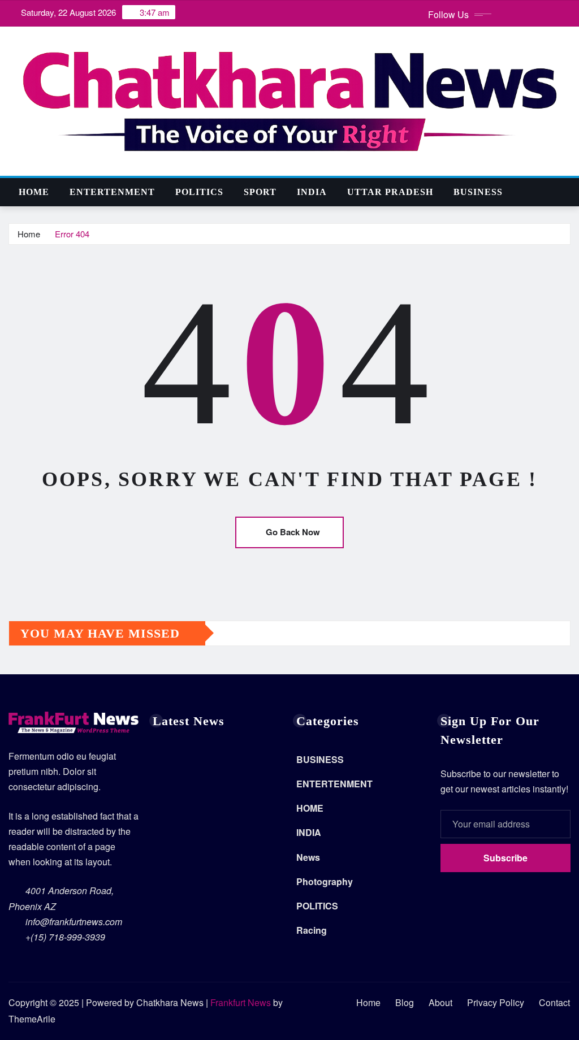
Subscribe (505, 857)
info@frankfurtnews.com (73, 921)
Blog (404, 1002)
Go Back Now (293, 532)
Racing (311, 930)
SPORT (260, 192)
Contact (554, 1002)
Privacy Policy (495, 1002)
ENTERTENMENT (112, 192)
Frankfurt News (240, 1002)
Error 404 (72, 234)
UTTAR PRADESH (390, 192)
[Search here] (567, 191)
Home (34, 192)
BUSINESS (478, 192)
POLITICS (199, 192)
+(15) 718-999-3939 (65, 936)
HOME (309, 807)
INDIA (312, 192)
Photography (324, 881)
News (308, 857)
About (440, 1002)
